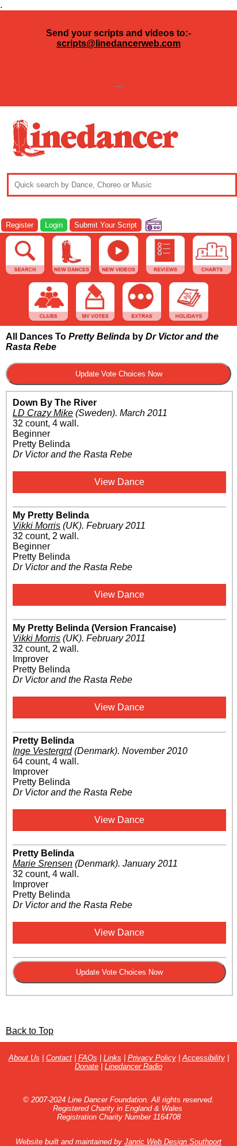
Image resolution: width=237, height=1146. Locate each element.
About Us (24, 1057)
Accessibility (203, 1057)
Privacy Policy (152, 1057)
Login (54, 225)
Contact (59, 1057)
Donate (86, 1066)
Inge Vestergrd (42, 751)
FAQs (87, 1057)
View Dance (119, 482)
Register (19, 225)
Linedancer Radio (133, 1066)
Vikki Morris (36, 525)
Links (112, 1057)
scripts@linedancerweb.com (118, 43)
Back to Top (29, 1031)
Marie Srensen (42, 863)
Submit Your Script (105, 225)
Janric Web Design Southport (172, 1141)
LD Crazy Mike (43, 413)
